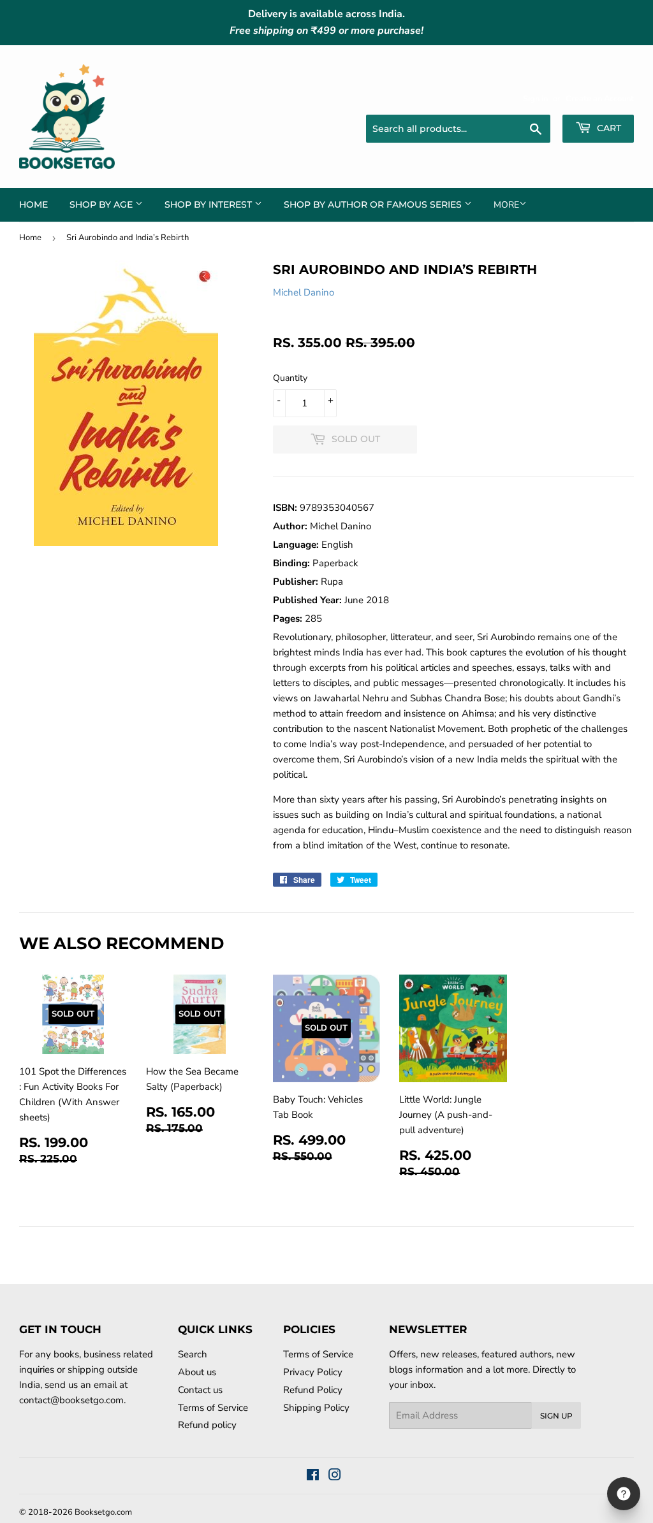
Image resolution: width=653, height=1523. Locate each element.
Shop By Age (102, 204)
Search (192, 1354)
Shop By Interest (209, 204)
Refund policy (207, 1425)
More (506, 205)
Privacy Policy (312, 1372)
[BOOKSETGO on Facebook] (312, 1476)
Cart (607, 128)
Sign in (535, 98)
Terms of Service (213, 1407)
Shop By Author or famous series (374, 204)
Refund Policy (312, 1390)
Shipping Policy (316, 1407)
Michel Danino (303, 292)
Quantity (290, 378)
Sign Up (556, 1415)
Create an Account (600, 98)
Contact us (200, 1390)
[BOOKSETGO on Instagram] (334, 1476)
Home (33, 204)
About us (197, 1372)
